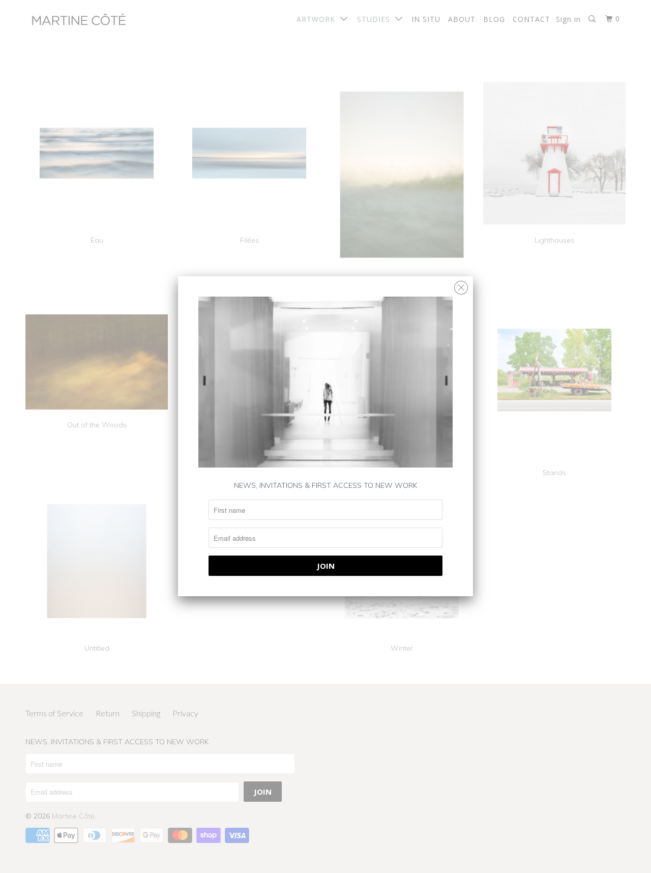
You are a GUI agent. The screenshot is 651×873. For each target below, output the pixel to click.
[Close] (461, 285)
